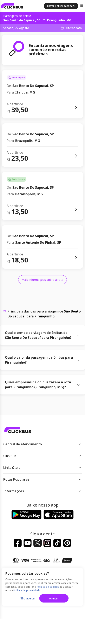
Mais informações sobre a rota (42, 280)
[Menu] (82, 6)
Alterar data (74, 28)
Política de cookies (48, 587)
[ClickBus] (12, 6)
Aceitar (54, 598)
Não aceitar (27, 598)
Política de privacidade (26, 590)
